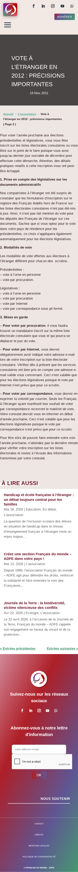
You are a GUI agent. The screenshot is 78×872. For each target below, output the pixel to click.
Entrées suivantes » (62, 648)
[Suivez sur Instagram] (53, 6)
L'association (13, 515)
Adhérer (64, 16)
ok (39, 775)
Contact (39, 824)
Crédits (39, 835)
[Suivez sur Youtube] (62, 6)
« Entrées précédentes (17, 648)
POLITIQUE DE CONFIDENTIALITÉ (39, 857)
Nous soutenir (55, 798)
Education (33, 509)
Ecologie (32, 613)
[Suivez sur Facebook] (34, 6)
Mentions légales (39, 846)
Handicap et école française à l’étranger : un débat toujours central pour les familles (39, 499)
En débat (49, 509)
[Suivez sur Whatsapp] (72, 6)
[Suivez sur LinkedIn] (43, 6)
